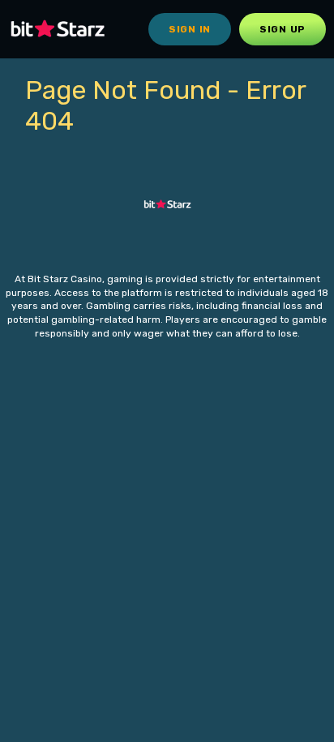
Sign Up (282, 29)
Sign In (190, 29)
